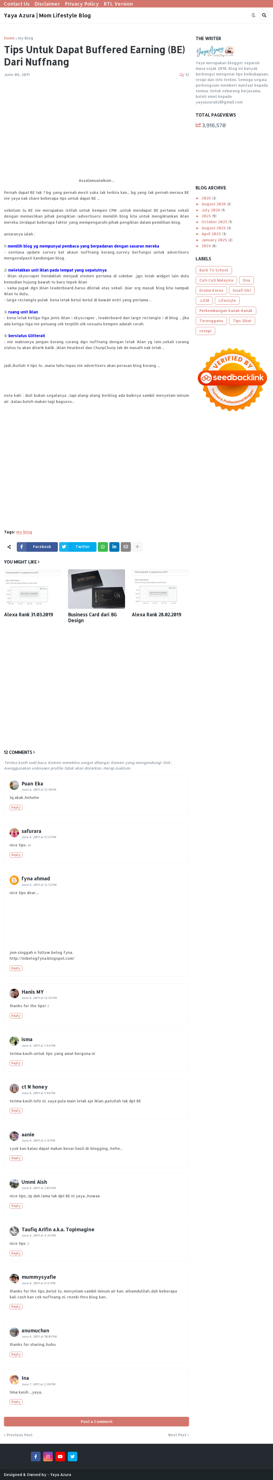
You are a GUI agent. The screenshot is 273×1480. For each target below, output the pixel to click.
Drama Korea (211, 290)
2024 (207, 245)
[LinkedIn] (114, 547)
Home (9, 38)
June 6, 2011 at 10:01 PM (39, 1336)
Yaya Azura (60, 1474)
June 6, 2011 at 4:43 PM (39, 1235)
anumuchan (35, 1330)
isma (27, 1039)
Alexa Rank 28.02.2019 (156, 614)
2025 (207, 216)
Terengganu (211, 320)
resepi (205, 331)
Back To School (213, 270)
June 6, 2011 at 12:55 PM (39, 998)
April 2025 (212, 233)
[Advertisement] (96, 127)
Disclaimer (47, 4)
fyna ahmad (36, 878)
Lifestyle (227, 300)
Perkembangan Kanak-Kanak (225, 310)
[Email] (126, 547)
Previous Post (20, 1435)
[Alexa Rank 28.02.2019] (160, 589)
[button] (253, 15)
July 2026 (211, 210)
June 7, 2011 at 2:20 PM (38, 1384)
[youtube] (60, 1456)
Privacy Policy (82, 4)
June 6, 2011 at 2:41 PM (38, 1140)
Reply (16, 807)
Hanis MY (33, 992)
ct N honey (35, 1086)
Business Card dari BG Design (92, 617)
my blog (25, 38)
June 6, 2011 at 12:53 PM (39, 885)
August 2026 (214, 204)
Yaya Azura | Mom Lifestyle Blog (47, 15)
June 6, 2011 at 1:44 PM (38, 1045)
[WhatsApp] (103, 547)
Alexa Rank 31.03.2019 (28, 614)
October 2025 (215, 221)
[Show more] (137, 547)
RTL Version (118, 4)
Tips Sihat (242, 320)
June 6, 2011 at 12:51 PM (39, 837)
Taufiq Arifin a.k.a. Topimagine (58, 1229)
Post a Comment (97, 1421)
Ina (25, 1378)
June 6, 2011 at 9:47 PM (38, 1283)
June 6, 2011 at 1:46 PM (38, 1093)
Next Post (177, 1435)
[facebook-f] (36, 1456)
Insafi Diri (242, 290)
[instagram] (48, 1456)
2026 (207, 198)
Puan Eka (32, 783)
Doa (246, 280)
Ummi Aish (34, 1182)
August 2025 (214, 228)
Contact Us (17, 4)
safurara (31, 831)
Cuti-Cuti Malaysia (216, 280)
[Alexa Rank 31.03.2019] (32, 589)
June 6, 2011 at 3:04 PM (39, 1188)
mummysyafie (39, 1277)
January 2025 (215, 240)
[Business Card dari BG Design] (96, 589)
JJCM (204, 300)
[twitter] (72, 1456)
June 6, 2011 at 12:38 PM (39, 789)
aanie (28, 1134)
